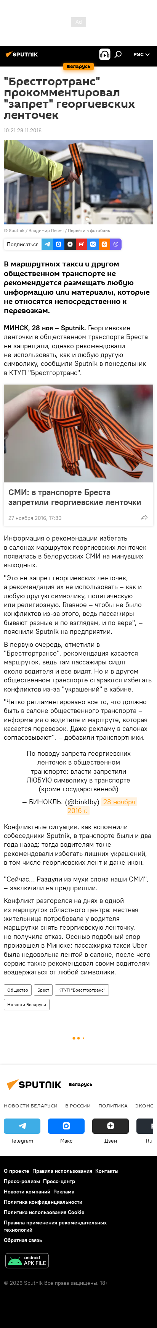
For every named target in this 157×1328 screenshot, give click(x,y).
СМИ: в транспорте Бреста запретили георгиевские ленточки (74, 497)
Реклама (63, 1191)
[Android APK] (27, 1261)
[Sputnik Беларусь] (23, 57)
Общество (17, 990)
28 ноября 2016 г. (102, 806)
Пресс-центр (59, 1181)
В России (78, 1105)
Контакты (107, 1170)
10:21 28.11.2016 (23, 130)
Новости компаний (27, 1191)
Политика (113, 1105)
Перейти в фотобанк (89, 230)
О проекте (16, 1170)
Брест (43, 990)
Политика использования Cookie (44, 1212)
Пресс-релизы (22, 1181)
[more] (144, 517)
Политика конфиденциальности (43, 1201)
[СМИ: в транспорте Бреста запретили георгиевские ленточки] (78, 433)
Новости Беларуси (26, 1004)
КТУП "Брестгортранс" (82, 990)
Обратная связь (23, 1240)
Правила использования (62, 1170)
